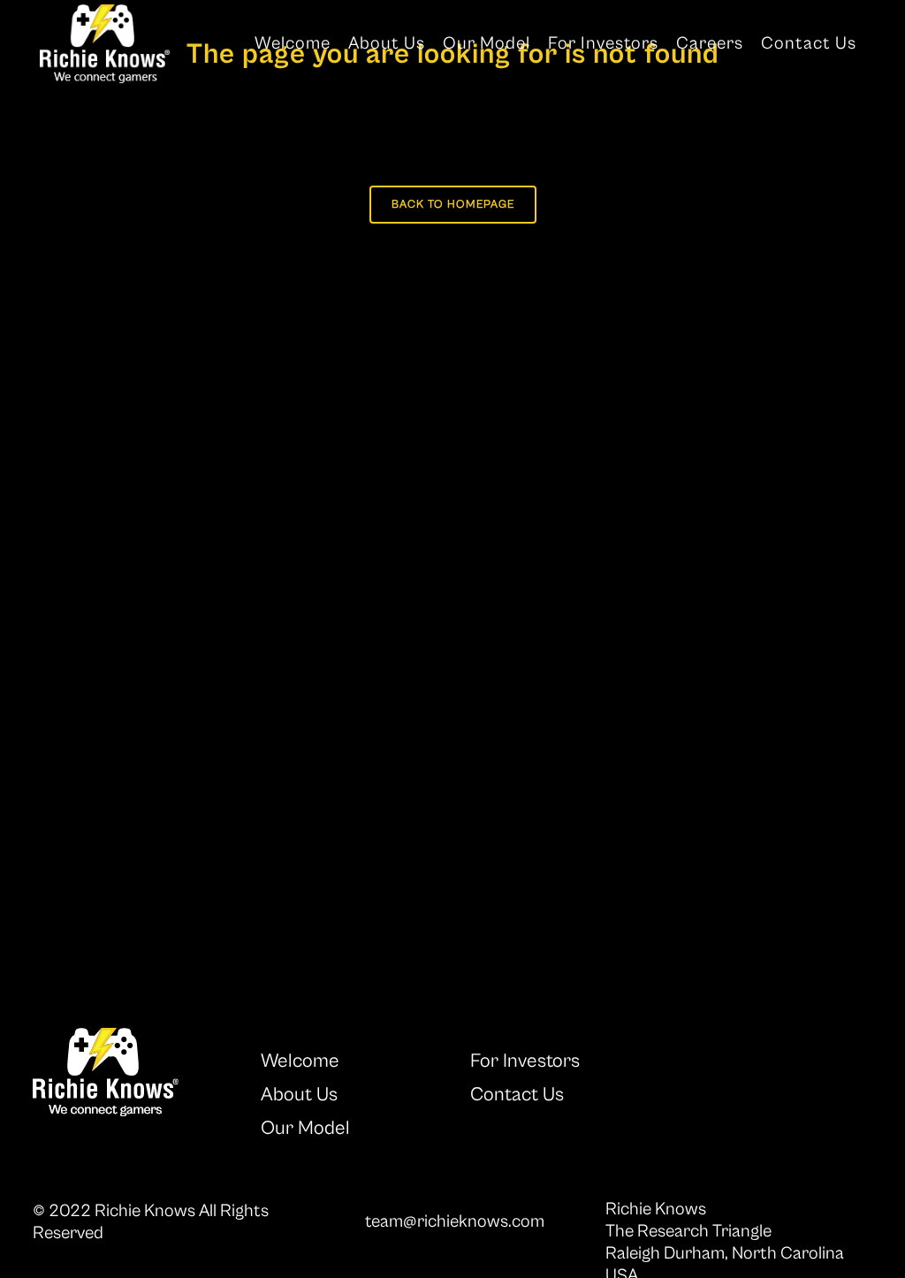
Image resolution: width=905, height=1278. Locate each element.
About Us (299, 1095)
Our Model (305, 1128)
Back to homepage (453, 204)
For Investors (525, 1061)
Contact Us (517, 1095)
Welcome (300, 1061)
